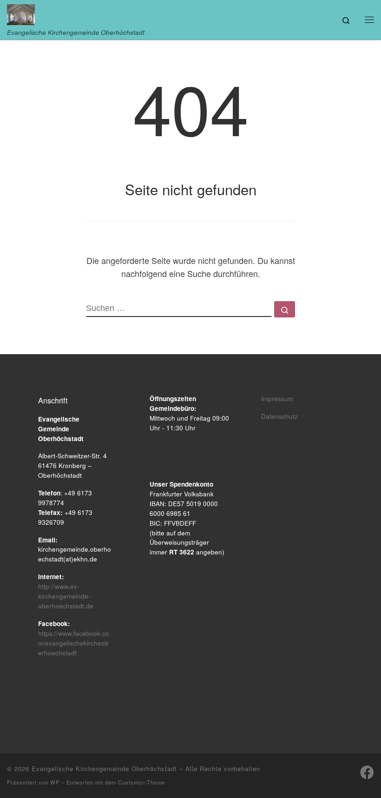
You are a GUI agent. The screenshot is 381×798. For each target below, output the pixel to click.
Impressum (277, 398)
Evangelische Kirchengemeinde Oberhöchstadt (104, 768)
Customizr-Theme (141, 782)
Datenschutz (279, 416)
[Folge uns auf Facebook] (367, 772)
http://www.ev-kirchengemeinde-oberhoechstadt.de (65, 596)
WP (54, 782)
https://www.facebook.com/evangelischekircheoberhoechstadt (73, 643)
